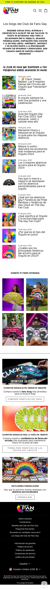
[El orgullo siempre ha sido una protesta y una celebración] (9, 101)
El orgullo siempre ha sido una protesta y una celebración (32, 100)
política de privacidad (25, 557)
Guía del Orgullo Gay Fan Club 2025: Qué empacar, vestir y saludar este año (30, 117)
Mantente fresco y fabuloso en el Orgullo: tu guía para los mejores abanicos (32, 134)
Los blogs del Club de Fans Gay (25, 536)
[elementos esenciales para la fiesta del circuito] (25, 418)
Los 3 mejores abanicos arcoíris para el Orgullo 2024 (32, 165)
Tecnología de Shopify (25, 583)
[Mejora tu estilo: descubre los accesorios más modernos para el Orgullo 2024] (9, 150)
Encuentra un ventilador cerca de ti (25, 532)
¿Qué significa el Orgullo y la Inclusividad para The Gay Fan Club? (32, 219)
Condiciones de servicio (25, 553)
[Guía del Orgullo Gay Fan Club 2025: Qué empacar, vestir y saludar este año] (9, 117)
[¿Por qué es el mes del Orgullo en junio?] (9, 235)
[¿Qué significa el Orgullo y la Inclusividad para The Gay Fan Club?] (9, 219)
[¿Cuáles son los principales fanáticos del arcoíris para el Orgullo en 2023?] (9, 251)
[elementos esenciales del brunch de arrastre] (25, 372)
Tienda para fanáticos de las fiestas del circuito (25, 449)
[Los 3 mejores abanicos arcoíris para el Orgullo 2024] (9, 166)
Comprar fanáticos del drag (25, 399)
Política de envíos (25, 547)
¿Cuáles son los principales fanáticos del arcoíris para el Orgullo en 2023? (30, 252)
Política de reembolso (25, 550)
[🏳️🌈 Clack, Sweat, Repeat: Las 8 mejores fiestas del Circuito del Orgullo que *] (9, 83)
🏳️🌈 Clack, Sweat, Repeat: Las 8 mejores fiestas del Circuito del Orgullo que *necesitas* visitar (32, 84)
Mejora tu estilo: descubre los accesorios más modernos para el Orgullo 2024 (32, 150)
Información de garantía (25, 543)
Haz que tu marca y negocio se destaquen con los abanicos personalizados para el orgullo (31, 183)
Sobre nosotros (25, 519)
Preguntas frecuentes (25, 529)
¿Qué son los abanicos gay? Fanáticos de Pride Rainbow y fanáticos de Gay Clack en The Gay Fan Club (32, 202)
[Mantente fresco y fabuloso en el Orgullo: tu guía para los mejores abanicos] (9, 134)
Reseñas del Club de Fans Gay (25, 525)
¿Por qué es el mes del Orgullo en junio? (31, 233)
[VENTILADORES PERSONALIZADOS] (25, 470)
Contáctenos (25, 522)
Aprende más (24, 497)
